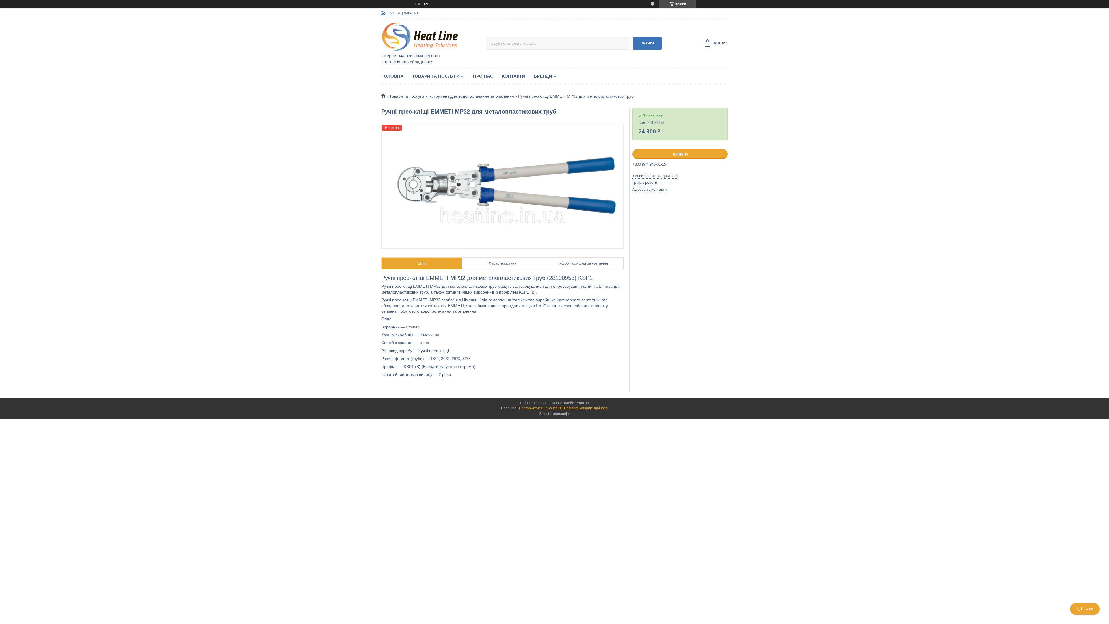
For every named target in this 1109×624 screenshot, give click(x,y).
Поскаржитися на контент (540, 408)
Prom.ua (582, 403)
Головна (392, 76)
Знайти (647, 43)
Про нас (483, 76)
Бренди (543, 76)
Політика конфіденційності (586, 408)
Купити (680, 154)
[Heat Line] (431, 36)
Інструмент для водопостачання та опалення (471, 96)
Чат (1089, 609)
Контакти (513, 76)
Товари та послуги (435, 76)
